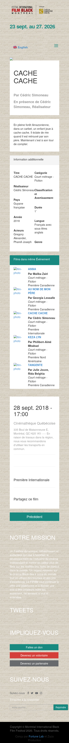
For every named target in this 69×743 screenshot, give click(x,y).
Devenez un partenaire (34, 663)
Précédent (34, 516)
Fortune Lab (36, 736)
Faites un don (34, 647)
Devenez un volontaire (34, 655)
